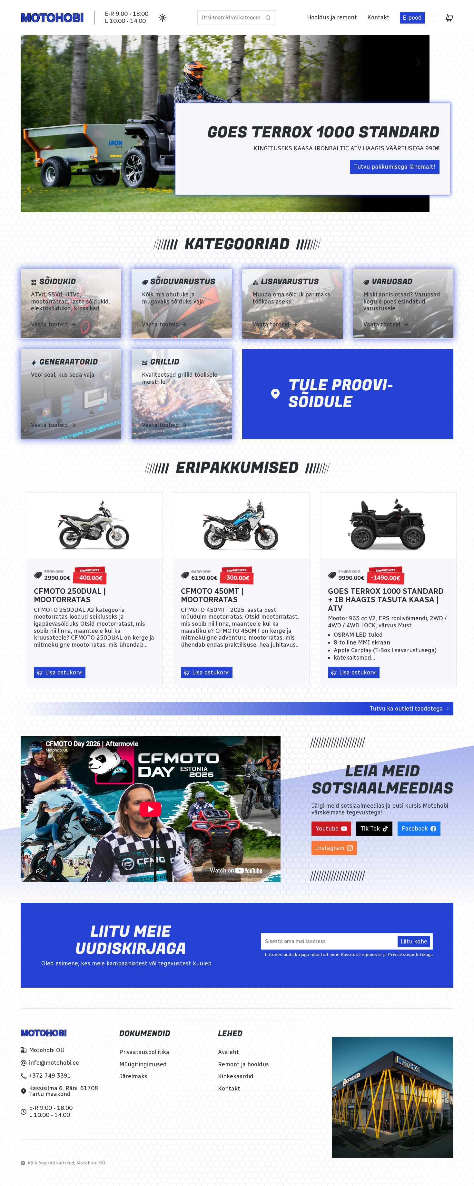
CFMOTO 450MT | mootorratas (212, 595)
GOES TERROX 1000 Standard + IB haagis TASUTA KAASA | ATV (386, 600)
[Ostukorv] (449, 18)
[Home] (52, 18)
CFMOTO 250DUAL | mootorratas (70, 595)
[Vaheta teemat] (162, 18)
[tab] (217, 62)
